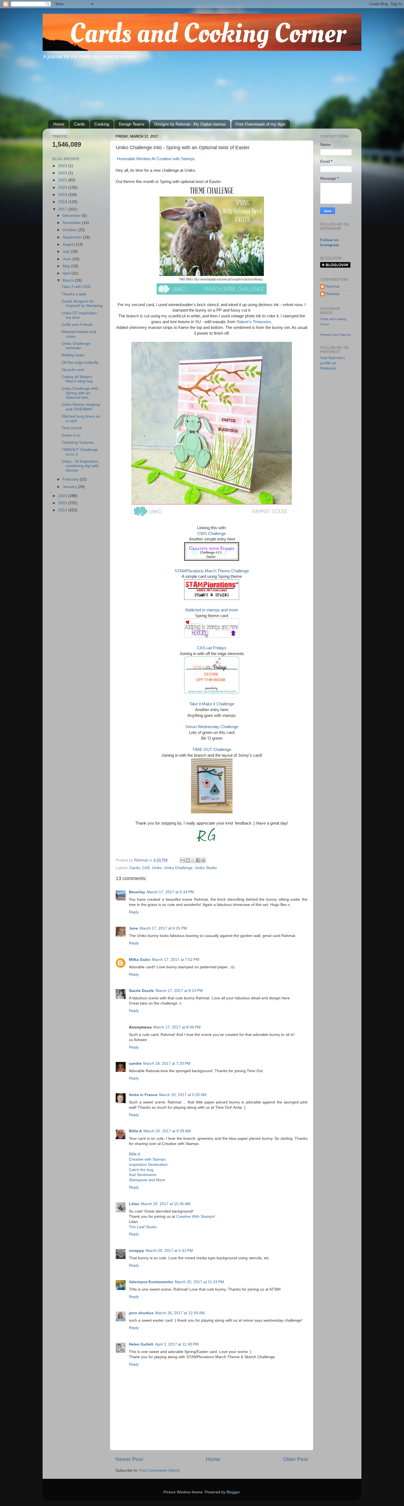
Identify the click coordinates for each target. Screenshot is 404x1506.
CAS (146, 868)
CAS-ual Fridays (211, 648)
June (67, 259)
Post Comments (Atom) (159, 1470)
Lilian (134, 1204)
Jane (133, 928)
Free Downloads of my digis (261, 124)
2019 (63, 195)
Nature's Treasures (254, 322)
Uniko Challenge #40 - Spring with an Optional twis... (81, 393)
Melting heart (73, 355)
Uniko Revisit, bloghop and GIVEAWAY (81, 407)
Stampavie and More (147, 1180)
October (70, 230)
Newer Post (129, 1459)
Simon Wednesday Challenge (211, 727)
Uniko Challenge (178, 868)
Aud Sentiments (142, 1175)
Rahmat (332, 286)
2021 (63, 180)
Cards (79, 124)
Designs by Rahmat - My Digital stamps (190, 124)
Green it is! (71, 435)
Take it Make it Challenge (211, 704)
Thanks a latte (74, 294)
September (73, 237)
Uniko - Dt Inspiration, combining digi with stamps (80, 465)
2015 (63, 503)
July (67, 251)
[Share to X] (193, 860)
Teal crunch (72, 428)
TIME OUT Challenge (211, 749)
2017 (63, 209)
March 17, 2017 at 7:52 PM (175, 960)
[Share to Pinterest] (203, 860)
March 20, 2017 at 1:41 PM (169, 1251)
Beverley (137, 892)
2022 (63, 173)
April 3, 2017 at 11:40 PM (177, 1344)
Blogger (233, 1492)
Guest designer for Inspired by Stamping (82, 303)
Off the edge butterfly (80, 362)
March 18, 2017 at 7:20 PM (166, 1063)
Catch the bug (141, 1170)
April (67, 273)
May (67, 266)
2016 (63, 496)
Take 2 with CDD (76, 287)
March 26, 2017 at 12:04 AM (180, 1313)
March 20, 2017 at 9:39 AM (167, 1131)
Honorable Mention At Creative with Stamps (155, 159)
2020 (63, 187)
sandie (135, 1063)
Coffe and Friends (77, 325)
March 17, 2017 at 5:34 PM (170, 892)
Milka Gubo (139, 960)
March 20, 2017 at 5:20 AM (182, 1095)
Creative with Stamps (147, 1159)
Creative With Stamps (195, 1216)
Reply (134, 912)
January (70, 487)
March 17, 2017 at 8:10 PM (179, 991)
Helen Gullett (141, 1344)
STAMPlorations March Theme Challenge (212, 571)
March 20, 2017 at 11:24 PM (199, 1282)
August (69, 244)
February (71, 479)
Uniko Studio (206, 868)
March (69, 280)
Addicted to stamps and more (211, 610)
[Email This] (182, 860)
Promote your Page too (335, 334)
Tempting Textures (78, 442)
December (72, 215)
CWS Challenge (211, 533)
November (72, 223)
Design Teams (132, 124)
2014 (63, 510)
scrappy (136, 1251)
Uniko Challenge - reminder (77, 346)
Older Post (295, 1459)
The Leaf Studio (143, 1227)
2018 (63, 202)
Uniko (157, 868)
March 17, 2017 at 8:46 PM (177, 1027)
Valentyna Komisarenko (151, 1282)
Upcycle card (73, 370)
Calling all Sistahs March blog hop (77, 379)
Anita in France (143, 1095)
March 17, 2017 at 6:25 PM (163, 928)
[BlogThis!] (187, 860)
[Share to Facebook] (198, 860)
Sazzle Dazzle (141, 991)
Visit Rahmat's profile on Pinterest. (332, 363)
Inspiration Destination (148, 1165)
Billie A (135, 1131)
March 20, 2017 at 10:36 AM (165, 1204)
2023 (63, 166)
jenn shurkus (141, 1313)
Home (58, 124)
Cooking (101, 124)
